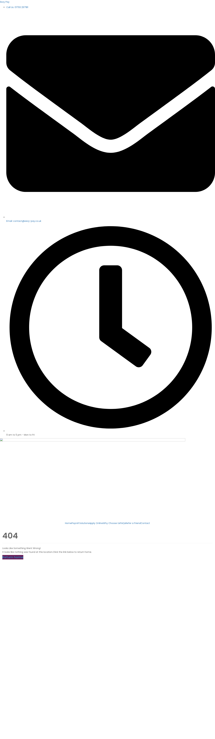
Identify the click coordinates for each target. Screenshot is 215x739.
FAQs (123, 523)
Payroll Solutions (80, 523)
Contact (145, 523)
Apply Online (96, 523)
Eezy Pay (4, 1)
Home (68, 523)
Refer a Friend (133, 523)
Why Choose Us (111, 523)
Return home (12, 557)
